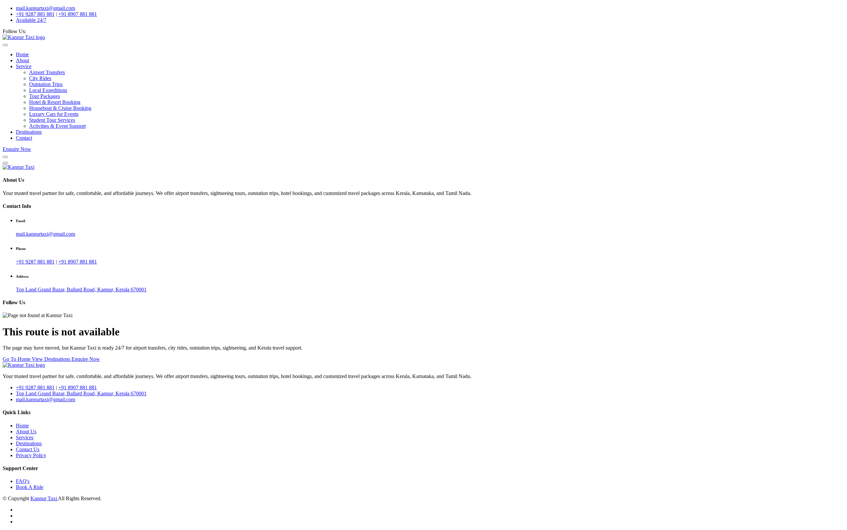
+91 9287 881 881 (35, 14)
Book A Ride (29, 487)
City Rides (40, 78)
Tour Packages (44, 96)
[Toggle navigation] (5, 45)
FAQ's (22, 481)
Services (24, 437)
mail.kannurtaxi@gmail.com (45, 8)
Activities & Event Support (57, 126)
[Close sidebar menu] (5, 163)
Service (23, 66)
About (22, 60)
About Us (26, 431)
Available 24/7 (31, 20)
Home (22, 54)
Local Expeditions (48, 90)
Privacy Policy (31, 455)
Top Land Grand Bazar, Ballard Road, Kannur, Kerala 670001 (81, 289)
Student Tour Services (52, 120)
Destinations (29, 132)
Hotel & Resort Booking (54, 102)
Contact (24, 138)
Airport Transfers (47, 72)
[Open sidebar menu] (5, 157)
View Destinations (51, 359)
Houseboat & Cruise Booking (60, 108)
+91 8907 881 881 (77, 14)
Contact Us (27, 449)
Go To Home (17, 359)
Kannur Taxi (44, 498)
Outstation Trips (46, 84)
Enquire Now (17, 149)
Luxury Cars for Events (53, 114)
